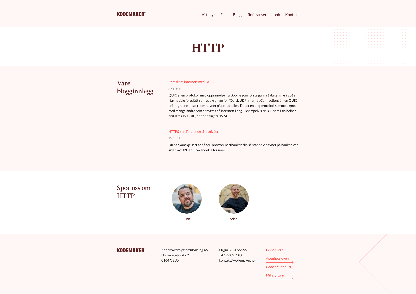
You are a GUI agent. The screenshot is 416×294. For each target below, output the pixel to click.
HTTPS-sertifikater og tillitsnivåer (193, 131)
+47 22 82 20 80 (231, 255)
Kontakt (292, 14)
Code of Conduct (278, 267)
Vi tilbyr (208, 14)
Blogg (237, 14)
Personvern (274, 250)
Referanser (257, 14)
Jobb (276, 14)
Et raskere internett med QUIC (191, 82)
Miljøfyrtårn (275, 275)
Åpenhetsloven (277, 258)
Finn (176, 138)
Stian (177, 88)
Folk (224, 14)
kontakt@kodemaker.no (237, 260)
